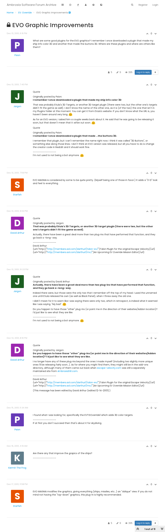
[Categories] (62, 5)
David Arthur (17, 232)
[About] (93, 5)
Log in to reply (143, 72)
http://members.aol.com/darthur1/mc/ (69, 252)
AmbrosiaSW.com (68, 371)
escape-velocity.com (109, 368)
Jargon (17, 106)
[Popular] (78, 5)
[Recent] (70, 5)
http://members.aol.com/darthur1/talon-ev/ (72, 249)
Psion (17, 55)
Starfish (17, 194)
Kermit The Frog (17, 467)
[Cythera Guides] (101, 5)
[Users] (86, 5)
